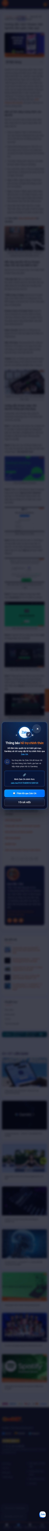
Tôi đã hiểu (24, 802)
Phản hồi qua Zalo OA (24, 793)
